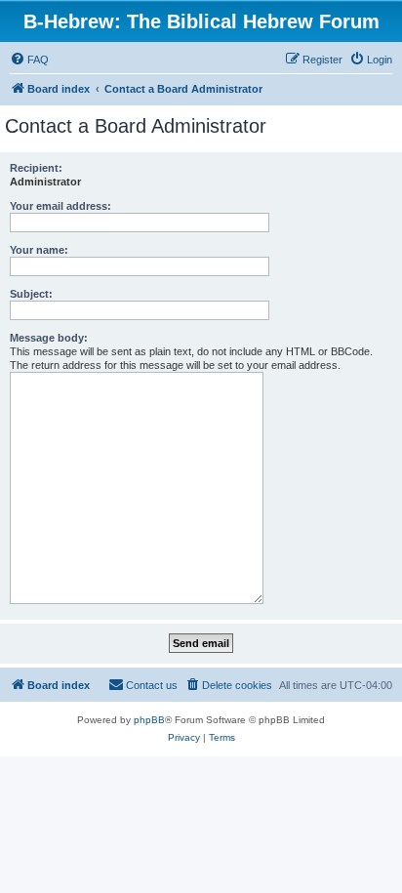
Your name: (39, 250)
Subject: (31, 294)
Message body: (49, 338)
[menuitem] (29, 59)
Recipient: (36, 168)
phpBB (149, 719)
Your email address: (60, 206)
